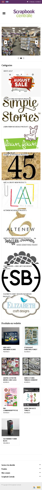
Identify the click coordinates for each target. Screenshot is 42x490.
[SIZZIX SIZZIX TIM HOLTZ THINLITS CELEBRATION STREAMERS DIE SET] (31, 397)
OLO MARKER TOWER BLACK (10, 440)
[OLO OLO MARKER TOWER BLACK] (10, 427)
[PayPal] (38, 487)
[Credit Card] (34, 487)
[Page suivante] (36, 42)
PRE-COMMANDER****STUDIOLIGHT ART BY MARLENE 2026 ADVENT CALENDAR (10, 409)
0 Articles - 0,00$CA (34, 2)
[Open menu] (4, 13)
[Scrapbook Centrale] (25, 13)
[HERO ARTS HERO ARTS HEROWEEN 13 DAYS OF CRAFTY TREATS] (10, 336)
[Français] (7, 2)
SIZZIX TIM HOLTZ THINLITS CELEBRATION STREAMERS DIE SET (30, 409)
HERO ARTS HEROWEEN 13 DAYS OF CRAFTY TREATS (9, 348)
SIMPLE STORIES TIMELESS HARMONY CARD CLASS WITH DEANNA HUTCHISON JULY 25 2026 (31, 379)
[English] (3, 2)
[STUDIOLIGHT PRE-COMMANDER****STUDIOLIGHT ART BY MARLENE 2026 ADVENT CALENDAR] (10, 397)
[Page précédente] (5, 42)
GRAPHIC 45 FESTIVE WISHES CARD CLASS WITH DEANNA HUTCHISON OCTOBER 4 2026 (10, 379)
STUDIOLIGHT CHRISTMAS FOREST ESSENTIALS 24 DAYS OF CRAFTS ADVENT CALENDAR (30, 348)
